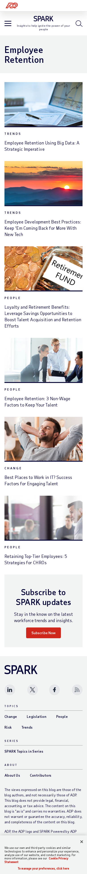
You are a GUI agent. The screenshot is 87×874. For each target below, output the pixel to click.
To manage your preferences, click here (43, 868)
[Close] (82, 842)
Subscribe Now (43, 633)
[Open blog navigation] (7, 24)
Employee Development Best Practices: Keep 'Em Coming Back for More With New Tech (42, 228)
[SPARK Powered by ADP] (44, 18)
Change (13, 468)
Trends (12, 133)
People (12, 298)
